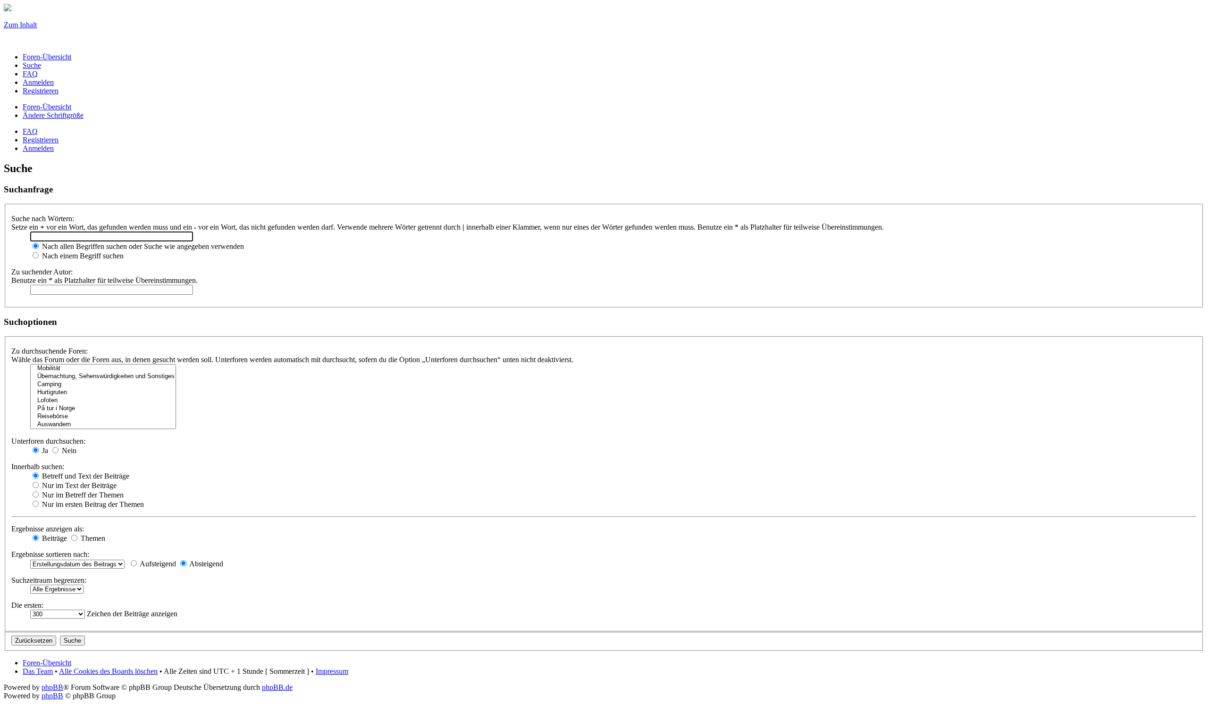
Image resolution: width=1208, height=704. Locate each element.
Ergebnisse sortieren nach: (50, 554)
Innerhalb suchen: (37, 467)
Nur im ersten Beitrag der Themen (92, 504)
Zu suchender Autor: (42, 272)
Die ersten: (27, 605)
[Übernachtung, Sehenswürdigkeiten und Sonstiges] (103, 377)
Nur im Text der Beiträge (78, 485)
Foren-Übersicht (47, 107)
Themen (92, 538)
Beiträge (53, 538)
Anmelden (38, 148)
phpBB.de (277, 687)
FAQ (30, 131)
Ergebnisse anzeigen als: (47, 529)
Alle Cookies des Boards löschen (108, 671)
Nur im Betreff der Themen (82, 495)
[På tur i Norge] (103, 409)
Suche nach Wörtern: (42, 219)
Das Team (38, 671)
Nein (68, 451)
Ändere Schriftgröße (53, 115)
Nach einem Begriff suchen (82, 256)
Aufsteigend (157, 564)
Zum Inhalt (20, 25)
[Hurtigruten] (103, 393)
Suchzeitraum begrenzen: (48, 580)
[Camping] (103, 385)
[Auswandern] (103, 425)
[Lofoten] (103, 401)
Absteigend (205, 564)
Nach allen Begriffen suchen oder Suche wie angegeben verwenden (142, 246)
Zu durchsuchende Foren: (49, 351)
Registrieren (41, 140)
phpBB (52, 687)
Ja (44, 451)
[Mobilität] (103, 368)
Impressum (332, 671)
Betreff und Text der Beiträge (84, 476)
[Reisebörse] (103, 417)
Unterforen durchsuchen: (48, 441)
